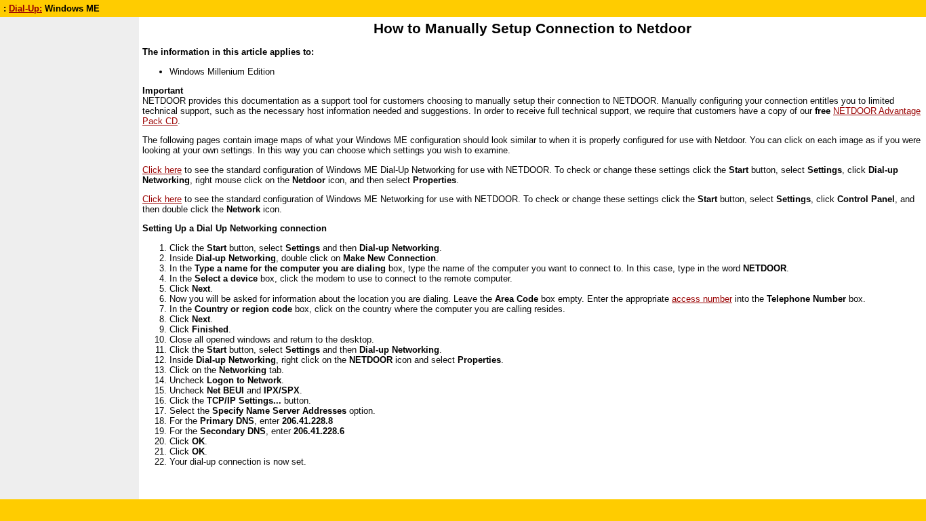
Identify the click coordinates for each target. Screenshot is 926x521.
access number (702, 299)
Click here (162, 170)
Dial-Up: (25, 8)
